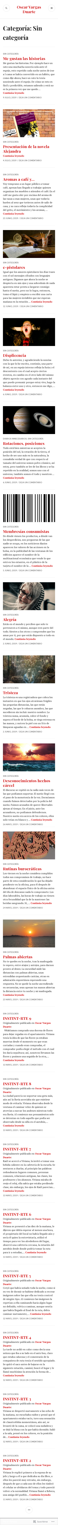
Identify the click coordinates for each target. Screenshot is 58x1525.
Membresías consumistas (26, 531)
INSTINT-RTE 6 (17, 1214)
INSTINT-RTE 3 (17, 1398)
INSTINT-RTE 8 (17, 1083)
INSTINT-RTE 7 (17, 1148)
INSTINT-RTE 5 (17, 1275)
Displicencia (14, 355)
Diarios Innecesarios (15, 438)
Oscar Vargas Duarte (29, 9)
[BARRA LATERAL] (29, 1509)
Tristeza (10, 692)
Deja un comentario (30, 97)
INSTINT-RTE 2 (17, 1460)
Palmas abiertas (17, 956)
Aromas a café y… (18, 179)
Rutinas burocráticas (22, 868)
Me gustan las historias (24, 58)
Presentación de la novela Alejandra (26, 149)
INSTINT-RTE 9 (17, 1018)
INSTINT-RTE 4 (17, 1337)
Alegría (9, 619)
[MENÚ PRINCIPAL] (51, 8)
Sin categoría (11, 54)
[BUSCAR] (6, 8)
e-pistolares (14, 267)
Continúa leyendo (13, 93)
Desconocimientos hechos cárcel (26, 783)
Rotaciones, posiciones (24, 443)
